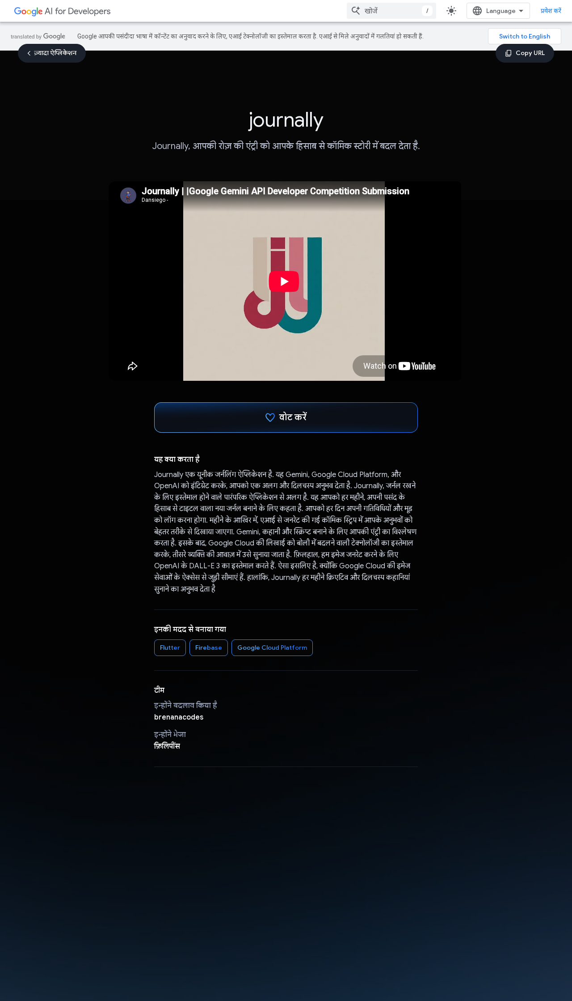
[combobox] (391, 11)
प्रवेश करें (551, 10)
